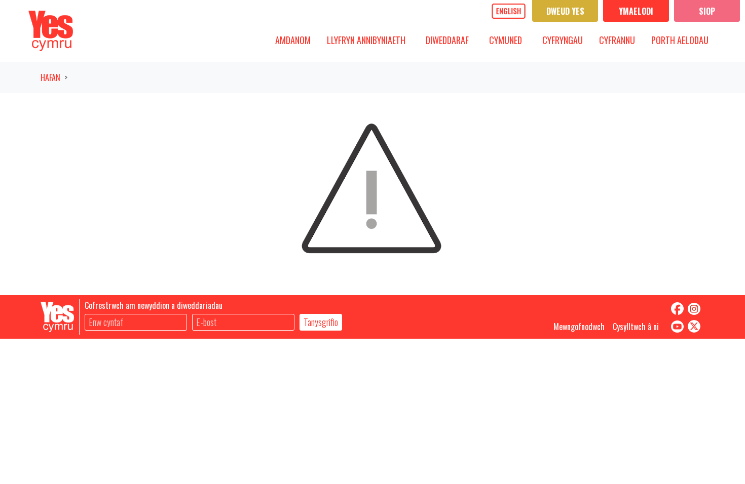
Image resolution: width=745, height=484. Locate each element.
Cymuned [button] (509, 40)
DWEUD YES (565, 11)
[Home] (50, 31)
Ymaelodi (636, 11)
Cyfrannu (617, 40)
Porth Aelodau (680, 40)
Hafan (50, 77)
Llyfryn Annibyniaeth (366, 40)
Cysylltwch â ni (636, 326)
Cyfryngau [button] (566, 40)
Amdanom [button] (297, 40)
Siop (707, 11)
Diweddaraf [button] (451, 40)
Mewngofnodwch (579, 326)
